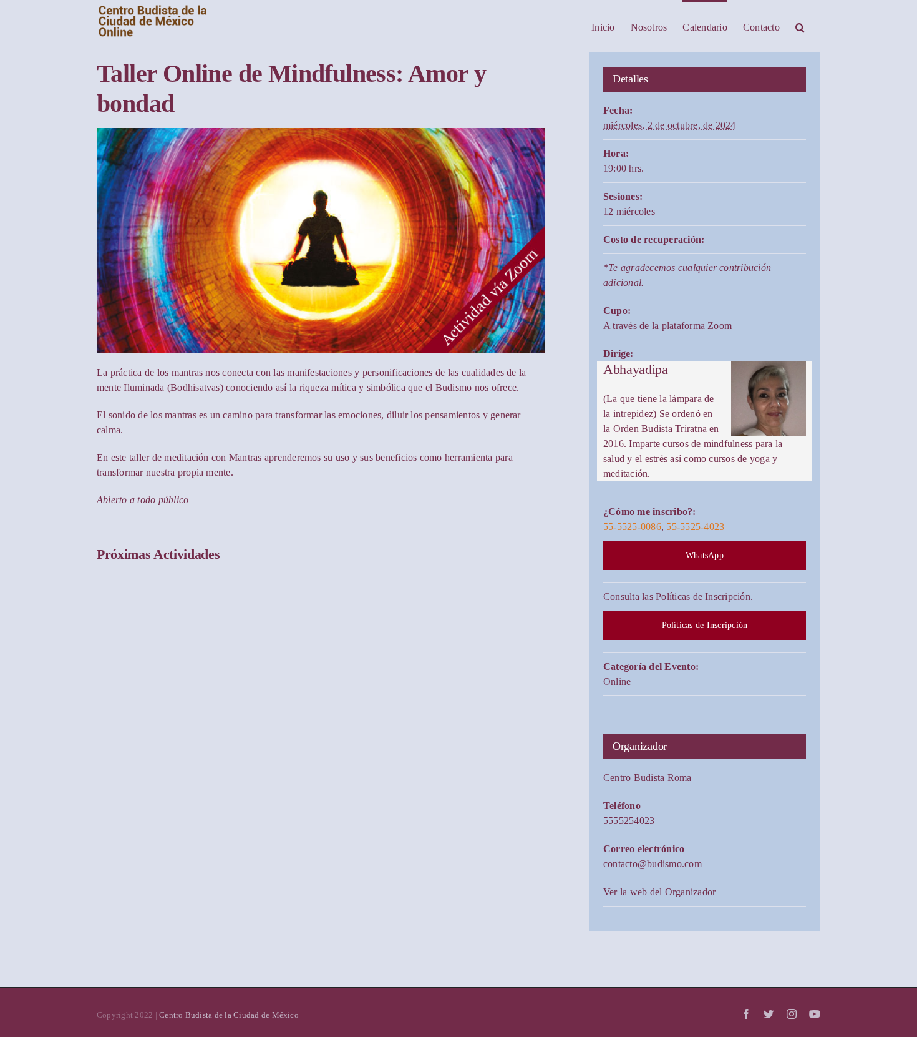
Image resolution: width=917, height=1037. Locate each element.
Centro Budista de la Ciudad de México (229, 1015)
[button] (800, 26)
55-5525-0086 (632, 526)
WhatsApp (705, 555)
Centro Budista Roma (647, 777)
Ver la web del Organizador (659, 892)
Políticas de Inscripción (705, 625)
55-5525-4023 (695, 526)
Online (617, 681)
